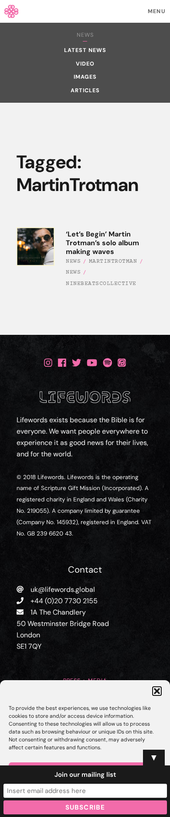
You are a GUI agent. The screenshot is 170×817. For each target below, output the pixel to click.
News (85, 34)
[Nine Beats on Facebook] (62, 363)
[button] (157, 691)
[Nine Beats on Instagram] (48, 363)
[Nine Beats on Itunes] (122, 363)
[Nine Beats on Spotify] (107, 363)
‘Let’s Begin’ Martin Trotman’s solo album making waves (102, 242)
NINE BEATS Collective (85, 11)
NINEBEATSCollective (101, 284)
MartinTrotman (113, 261)
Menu (157, 11)
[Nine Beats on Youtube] (92, 363)
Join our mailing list (85, 774)
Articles (85, 90)
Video (85, 63)
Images (85, 76)
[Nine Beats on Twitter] (76, 363)
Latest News (85, 50)
